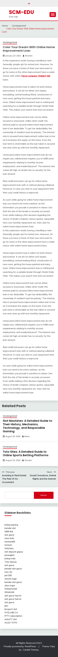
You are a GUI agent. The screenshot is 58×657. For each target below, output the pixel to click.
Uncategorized (10, 42)
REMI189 (9, 592)
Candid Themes (31, 649)
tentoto (8, 545)
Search (43, 495)
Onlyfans (9, 548)
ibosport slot (11, 609)
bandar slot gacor (13, 568)
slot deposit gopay (14, 551)
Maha (27, 436)
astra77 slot (11, 619)
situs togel (10, 585)
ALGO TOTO (11, 622)
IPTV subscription (13, 615)
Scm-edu (21, 12)
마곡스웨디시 (11, 612)
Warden (29, 55)
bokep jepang (11, 524)
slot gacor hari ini (13, 595)
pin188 (8, 575)
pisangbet (9, 555)
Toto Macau (11, 561)
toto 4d (8, 572)
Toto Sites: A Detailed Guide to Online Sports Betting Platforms (25, 453)
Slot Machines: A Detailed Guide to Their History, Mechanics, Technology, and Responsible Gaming (27, 426)
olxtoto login (11, 578)
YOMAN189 (11, 588)
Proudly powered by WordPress (20, 646)
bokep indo (10, 558)
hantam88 (10, 541)
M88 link (9, 531)
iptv (6, 605)
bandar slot (10, 528)
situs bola (9, 538)
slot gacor (9, 534)
